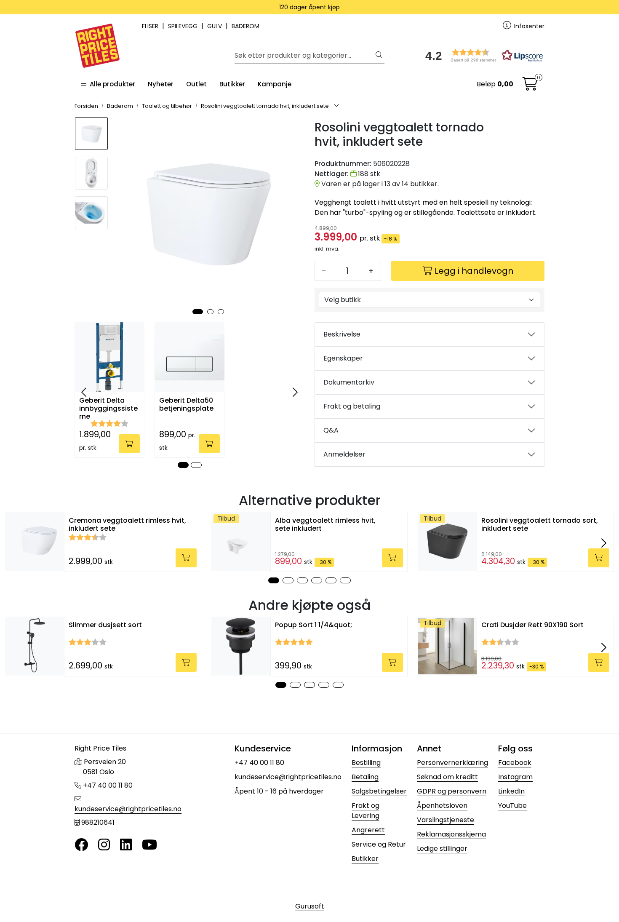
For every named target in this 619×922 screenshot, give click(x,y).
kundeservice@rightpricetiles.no (128, 809)
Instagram (515, 777)
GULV (215, 26)
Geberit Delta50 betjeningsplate (186, 404)
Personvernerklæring (452, 762)
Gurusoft (309, 906)
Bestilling (366, 762)
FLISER (151, 26)
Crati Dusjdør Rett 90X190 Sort (532, 625)
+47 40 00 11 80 (108, 785)
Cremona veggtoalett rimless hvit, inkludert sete (127, 524)
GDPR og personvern (451, 791)
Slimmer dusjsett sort (105, 625)
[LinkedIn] (126, 845)
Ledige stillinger (442, 848)
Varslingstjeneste (445, 820)
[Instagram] (104, 845)
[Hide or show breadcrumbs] (336, 106)
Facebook (514, 762)
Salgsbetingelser (379, 791)
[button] (481, 55)
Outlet (196, 84)
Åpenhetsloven (442, 805)
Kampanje (274, 84)
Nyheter (160, 84)
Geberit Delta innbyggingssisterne (108, 408)
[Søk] (379, 55)
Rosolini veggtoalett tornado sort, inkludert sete (539, 524)
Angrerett (368, 830)
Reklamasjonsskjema (451, 834)
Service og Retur (379, 844)
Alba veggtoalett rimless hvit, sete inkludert (325, 524)
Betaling (365, 777)
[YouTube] (149, 845)
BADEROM (245, 26)
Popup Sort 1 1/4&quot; (313, 625)
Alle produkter (110, 84)
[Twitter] (81, 845)
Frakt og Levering (365, 810)
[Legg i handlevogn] (129, 443)
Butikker (232, 84)
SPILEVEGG (183, 26)
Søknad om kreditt (447, 777)
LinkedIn (511, 791)
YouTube (512, 805)
